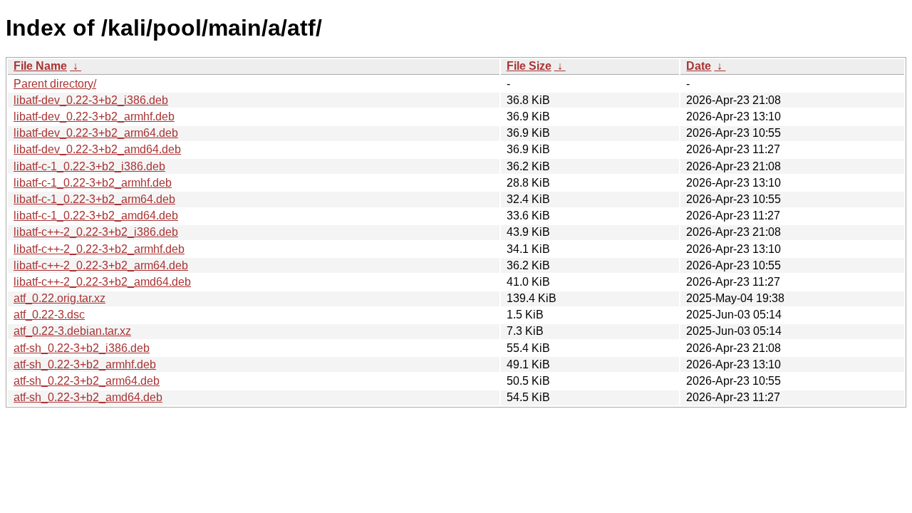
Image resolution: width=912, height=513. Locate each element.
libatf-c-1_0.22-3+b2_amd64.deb (96, 215)
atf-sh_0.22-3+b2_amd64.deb (88, 397)
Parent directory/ (55, 84)
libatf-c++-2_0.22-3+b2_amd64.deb (102, 282)
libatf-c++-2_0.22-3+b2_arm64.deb (101, 265)
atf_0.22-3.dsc (49, 315)
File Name (40, 66)
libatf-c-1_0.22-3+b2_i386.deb (89, 166)
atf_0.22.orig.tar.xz (59, 298)
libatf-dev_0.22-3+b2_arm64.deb (96, 133)
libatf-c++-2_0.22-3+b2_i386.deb (96, 232)
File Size (529, 66)
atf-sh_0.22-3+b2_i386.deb (82, 348)
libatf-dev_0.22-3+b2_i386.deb (91, 100)
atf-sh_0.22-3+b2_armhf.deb (85, 364)
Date (698, 66)
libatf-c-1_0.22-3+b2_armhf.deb (93, 183)
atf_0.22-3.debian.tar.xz (72, 331)
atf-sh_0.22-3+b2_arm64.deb (87, 381)
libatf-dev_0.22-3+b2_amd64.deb (97, 149)
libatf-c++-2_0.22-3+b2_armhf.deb (99, 249)
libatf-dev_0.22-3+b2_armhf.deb (94, 116)
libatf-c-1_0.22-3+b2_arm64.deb (94, 199)
